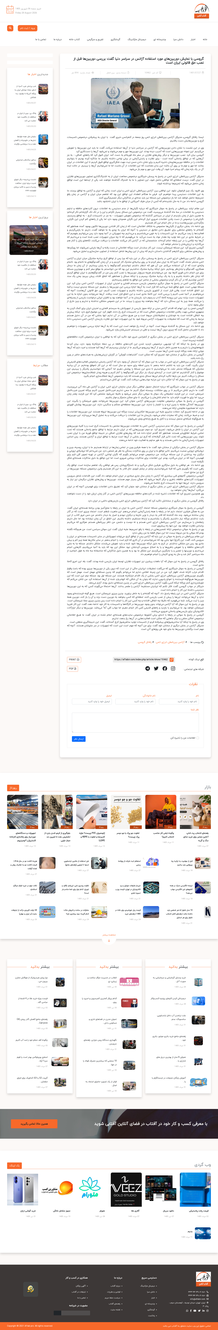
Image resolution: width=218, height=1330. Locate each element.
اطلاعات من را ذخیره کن (183, 738)
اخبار (193, 39)
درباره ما (58, 39)
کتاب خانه (74, 39)
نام (197, 695)
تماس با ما (40, 39)
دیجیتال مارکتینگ (137, 39)
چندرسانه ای (159, 39)
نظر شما (195, 709)
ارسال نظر (79, 739)
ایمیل (109, 695)
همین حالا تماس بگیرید (34, 1124)
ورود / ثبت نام (27, 28)
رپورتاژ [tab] (13, 788)
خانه (205, 39)
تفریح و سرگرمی (95, 39)
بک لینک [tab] (14, 1166)
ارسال (57, 1313)
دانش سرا (178, 39)
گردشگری (115, 39)
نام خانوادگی (149, 695)
